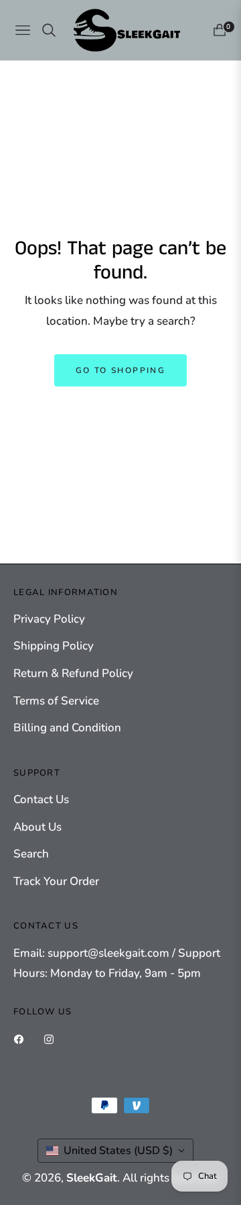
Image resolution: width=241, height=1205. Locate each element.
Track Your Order (56, 881)
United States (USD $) (118, 1150)
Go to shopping (121, 370)
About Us (37, 827)
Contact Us (41, 799)
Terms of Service (56, 701)
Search (31, 853)
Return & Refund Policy (73, 673)
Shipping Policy (53, 645)
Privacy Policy (49, 619)
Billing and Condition (67, 727)
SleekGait (91, 1178)
